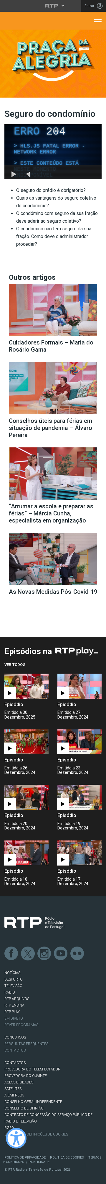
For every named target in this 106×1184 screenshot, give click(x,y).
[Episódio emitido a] (26, 686)
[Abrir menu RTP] (53, 5)
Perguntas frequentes (26, 1044)
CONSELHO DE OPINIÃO (24, 1108)
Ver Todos (14, 664)
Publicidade (39, 1162)
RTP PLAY (12, 1012)
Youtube (61, 954)
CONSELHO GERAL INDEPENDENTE (33, 1102)
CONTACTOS (15, 1063)
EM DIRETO (13, 1018)
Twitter (28, 954)
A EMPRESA (14, 1095)
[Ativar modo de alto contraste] (16, 1138)
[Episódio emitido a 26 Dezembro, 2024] (79, 741)
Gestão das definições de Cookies (36, 1134)
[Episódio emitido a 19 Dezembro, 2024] (26, 853)
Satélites (12, 1089)
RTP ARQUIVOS (16, 999)
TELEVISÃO (13, 986)
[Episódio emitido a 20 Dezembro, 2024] (79, 797)
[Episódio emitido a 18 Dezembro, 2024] (79, 853)
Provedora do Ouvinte (25, 1076)
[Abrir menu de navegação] (98, 20)
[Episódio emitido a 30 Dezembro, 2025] (79, 686)
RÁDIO (9, 992)
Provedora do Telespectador (32, 1069)
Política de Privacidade (25, 1157)
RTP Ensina (14, 1005)
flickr (77, 954)
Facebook (11, 954)
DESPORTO (13, 979)
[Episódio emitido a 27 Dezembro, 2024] (26, 741)
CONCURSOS (15, 1037)
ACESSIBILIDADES (18, 1082)
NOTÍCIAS (12, 973)
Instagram (44, 954)
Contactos (15, 1050)
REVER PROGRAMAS (21, 1025)
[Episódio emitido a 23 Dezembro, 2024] (26, 797)
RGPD (9, 1128)
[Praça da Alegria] (53, 60)
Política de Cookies (67, 1157)
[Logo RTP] (34, 923)
